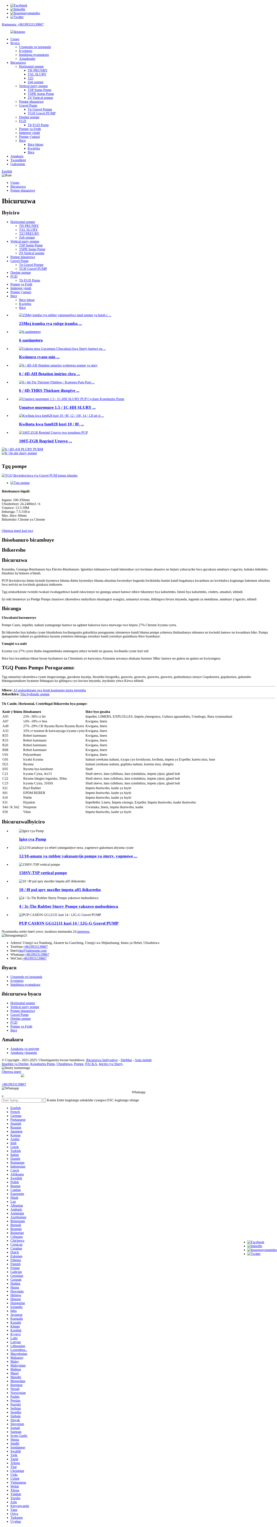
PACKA (91, 1064)
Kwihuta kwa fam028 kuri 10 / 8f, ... (51, 424)
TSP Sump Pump (39, 90)
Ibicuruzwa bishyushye (102, 1060)
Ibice (22, 140)
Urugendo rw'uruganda (35, 47)
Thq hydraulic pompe (35, 694)
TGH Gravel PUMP (42, 113)
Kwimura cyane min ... (39, 357)
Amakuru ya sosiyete (24, 1049)
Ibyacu (15, 43)
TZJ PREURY (29, 233)
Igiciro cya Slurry (110, 1064)
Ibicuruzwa (18, 62)
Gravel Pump (28, 105)
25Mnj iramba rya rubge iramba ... (50, 323)
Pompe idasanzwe (31, 101)
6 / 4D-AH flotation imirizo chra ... (49, 374)
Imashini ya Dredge (15, 1064)
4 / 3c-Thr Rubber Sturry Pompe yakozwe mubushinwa (68, 906)
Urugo (14, 39)
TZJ (30, 78)
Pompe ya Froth (30, 129)
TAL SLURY (37, 74)
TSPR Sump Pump (41, 94)
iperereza (83, 931)
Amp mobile (143, 1060)
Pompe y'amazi (29, 137)
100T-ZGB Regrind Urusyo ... (45, 441)
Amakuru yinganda (23, 1052)
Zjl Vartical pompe (40, 97)
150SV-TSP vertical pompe (43, 872)
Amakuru (16, 156)
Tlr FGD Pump (38, 125)
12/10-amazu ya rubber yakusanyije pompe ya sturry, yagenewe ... (78, 856)
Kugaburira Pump (42, 1064)
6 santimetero (31, 340)
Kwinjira (34, 148)
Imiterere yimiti (29, 133)
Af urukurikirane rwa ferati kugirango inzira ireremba (49, 690)
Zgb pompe (35, 82)
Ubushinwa (64, 1064)
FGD (22, 121)
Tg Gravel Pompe (40, 109)
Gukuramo (17, 164)
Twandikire (18, 160)
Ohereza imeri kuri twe (17, 531)
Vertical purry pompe (33, 86)
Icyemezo (25, 51)
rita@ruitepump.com (32, 950)
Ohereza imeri (11, 1072)
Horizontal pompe (31, 66)
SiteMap (126, 1060)
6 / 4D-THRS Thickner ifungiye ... (49, 390)
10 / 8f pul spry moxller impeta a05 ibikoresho (60, 889)
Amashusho (27, 58)
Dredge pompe (29, 117)
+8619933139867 (35, 946)
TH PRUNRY (38, 70)
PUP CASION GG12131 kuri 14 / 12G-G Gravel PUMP (69, 923)
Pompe (79, 1064)
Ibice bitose (35, 144)
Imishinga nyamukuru (34, 55)
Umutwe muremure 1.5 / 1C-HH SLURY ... (57, 407)
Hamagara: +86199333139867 (23, 24)
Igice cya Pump (32, 839)
